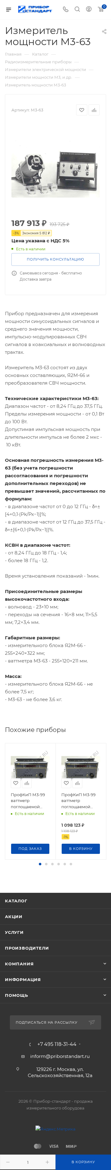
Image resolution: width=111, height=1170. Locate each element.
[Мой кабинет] (89, 10)
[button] (40, 864)
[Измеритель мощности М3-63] (55, 167)
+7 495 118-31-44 (56, 1044)
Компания (19, 963)
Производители (27, 948)
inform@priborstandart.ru (60, 1056)
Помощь (16, 995)
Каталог (16, 900)
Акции (14, 916)
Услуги (14, 932)
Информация (23, 979)
